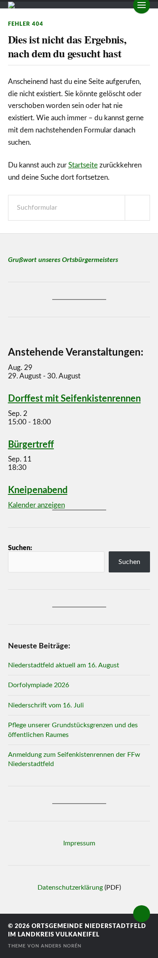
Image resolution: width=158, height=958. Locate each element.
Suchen (129, 562)
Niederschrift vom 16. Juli (46, 705)
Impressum (79, 843)
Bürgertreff (31, 444)
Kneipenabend (37, 490)
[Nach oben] (141, 913)
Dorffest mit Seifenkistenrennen (74, 398)
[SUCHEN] (137, 208)
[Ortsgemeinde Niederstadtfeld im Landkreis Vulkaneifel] (79, 5)
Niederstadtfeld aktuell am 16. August (63, 665)
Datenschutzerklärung (70, 887)
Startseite (83, 165)
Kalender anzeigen (36, 505)
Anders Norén (61, 946)
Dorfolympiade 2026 (38, 685)
